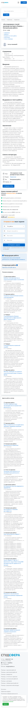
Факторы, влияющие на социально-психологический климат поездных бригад (13, 373)
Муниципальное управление (11, 445)
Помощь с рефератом (6, 674)
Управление (16, 19)
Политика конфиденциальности (9, 693)
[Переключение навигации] (18, 2)
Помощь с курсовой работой (8, 670)
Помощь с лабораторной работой (9, 683)
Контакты (3, 689)
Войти (24, 2)
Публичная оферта (5, 691)
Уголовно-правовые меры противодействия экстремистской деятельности (12, 405)
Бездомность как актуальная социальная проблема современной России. (13, 595)
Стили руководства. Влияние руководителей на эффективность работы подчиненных (12, 318)
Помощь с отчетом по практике (9, 676)
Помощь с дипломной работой (9, 672)
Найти (7, 14)
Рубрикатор (9, 19)
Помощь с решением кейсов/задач (10, 685)
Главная (3, 19)
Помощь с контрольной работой (9, 678)
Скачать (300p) (9, 186)
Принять (6, 704)
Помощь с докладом (6, 681)
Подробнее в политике (8, 701)
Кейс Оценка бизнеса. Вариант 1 (12, 534)
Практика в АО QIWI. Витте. (9, 267)
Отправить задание (14, 244)
